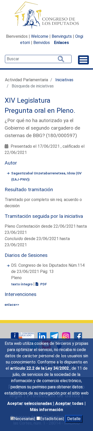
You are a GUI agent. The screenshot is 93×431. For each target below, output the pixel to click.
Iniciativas (64, 79)
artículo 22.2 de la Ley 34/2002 (40, 368)
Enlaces (61, 42)
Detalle (74, 418)
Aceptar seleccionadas (30, 403)
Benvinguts (62, 36)
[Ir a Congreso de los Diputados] (46, 15)
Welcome (39, 36)
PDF (43, 284)
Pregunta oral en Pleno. (40, 110)
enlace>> (12, 304)
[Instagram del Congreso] (67, 336)
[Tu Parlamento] (23, 336)
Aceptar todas (69, 403)
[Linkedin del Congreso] (42, 336)
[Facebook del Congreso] (78, 336)
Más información (46, 409)
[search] (38, 59)
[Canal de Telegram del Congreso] (55, 336)
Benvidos (41, 42)
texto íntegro (22, 284)
